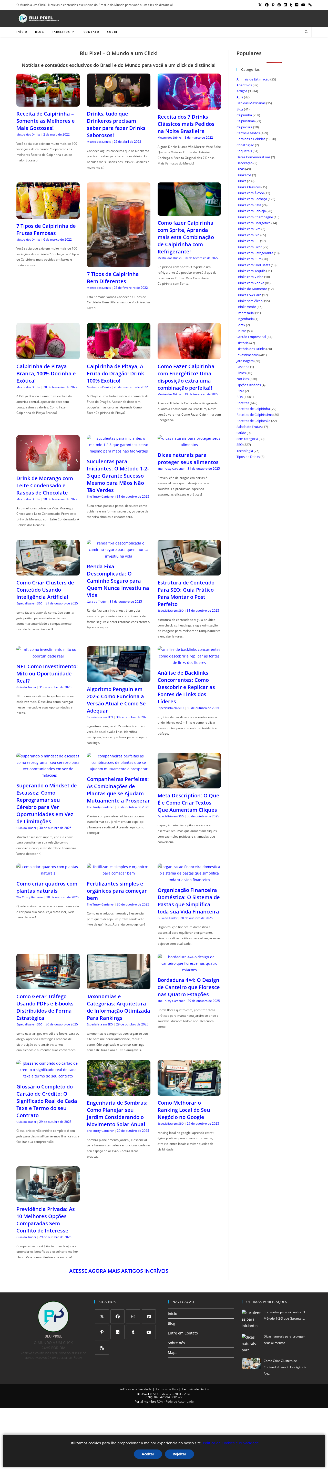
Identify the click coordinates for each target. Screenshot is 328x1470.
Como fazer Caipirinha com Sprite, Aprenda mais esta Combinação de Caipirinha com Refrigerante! (186, 237)
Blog (240, 109)
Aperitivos (244, 85)
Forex (241, 325)
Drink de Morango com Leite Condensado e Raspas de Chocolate (44, 485)
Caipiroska (244, 127)
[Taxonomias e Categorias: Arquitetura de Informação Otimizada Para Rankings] (118, 986)
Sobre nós (176, 1342)
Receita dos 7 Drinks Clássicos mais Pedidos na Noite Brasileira (186, 124)
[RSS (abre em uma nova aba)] (309, 4)
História (243, 343)
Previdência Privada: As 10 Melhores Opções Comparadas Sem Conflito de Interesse (45, 1220)
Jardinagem (245, 360)
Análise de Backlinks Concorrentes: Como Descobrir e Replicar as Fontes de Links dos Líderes (186, 687)
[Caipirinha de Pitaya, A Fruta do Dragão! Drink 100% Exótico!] (118, 356)
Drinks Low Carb (249, 295)
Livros (241, 373)
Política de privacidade (135, 1389)
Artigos (242, 91)
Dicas (240, 169)
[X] (102, 1316)
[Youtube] (149, 1332)
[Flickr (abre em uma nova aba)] (297, 4)
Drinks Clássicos (249, 187)
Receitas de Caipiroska (253, 420)
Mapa (173, 1352)
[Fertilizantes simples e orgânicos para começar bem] (118, 873)
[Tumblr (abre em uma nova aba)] (291, 4)
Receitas (243, 402)
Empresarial (245, 313)
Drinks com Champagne (255, 217)
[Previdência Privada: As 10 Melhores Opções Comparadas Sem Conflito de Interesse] (48, 1198)
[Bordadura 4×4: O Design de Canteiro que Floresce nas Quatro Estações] (189, 969)
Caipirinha (244, 115)
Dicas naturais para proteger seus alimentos (188, 458)
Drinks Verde (246, 306)
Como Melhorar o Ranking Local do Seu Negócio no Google (184, 1110)
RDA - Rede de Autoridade (175, 1401)
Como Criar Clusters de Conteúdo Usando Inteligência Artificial (45, 589)
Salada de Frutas (249, 426)
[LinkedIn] (149, 1316)
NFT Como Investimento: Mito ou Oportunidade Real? (47, 673)
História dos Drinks (251, 348)
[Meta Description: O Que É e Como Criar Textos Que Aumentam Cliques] (189, 785)
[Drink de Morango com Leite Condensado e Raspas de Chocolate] (48, 468)
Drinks (241, 181)
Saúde (241, 432)
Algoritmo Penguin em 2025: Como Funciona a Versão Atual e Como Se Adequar (116, 700)
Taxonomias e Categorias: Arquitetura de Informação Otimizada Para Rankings (118, 1007)
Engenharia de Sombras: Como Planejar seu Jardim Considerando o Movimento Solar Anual (117, 1113)
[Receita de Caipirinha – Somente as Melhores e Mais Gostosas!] (48, 103)
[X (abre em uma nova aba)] (260, 4)
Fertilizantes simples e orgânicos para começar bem (117, 890)
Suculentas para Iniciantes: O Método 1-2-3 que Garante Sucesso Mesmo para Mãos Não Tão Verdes (118, 476)
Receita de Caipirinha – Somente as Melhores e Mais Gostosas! (45, 120)
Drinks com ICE (248, 241)
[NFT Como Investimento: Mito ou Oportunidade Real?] (48, 656)
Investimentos (248, 355)
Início (172, 1313)
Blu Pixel (143, 1394)
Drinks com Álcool (250, 193)
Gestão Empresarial (251, 336)
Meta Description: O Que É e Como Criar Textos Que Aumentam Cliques (188, 802)
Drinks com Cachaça (252, 199)
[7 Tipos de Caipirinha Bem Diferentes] (118, 263)
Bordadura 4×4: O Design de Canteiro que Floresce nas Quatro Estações (189, 987)
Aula (240, 97)
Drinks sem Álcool (250, 301)
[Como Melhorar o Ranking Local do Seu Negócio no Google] (189, 1092)
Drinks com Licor (249, 247)
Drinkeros (244, 175)
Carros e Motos (248, 133)
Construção (245, 145)
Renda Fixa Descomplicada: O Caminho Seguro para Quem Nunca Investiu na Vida (118, 581)
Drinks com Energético (254, 223)
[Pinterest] (102, 1332)
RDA (240, 396)
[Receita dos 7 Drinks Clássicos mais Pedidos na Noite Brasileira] (189, 106)
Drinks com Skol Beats (253, 265)
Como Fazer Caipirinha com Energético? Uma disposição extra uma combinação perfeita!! (186, 377)
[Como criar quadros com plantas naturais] (48, 873)
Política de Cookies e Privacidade (231, 1443)
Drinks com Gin (248, 235)
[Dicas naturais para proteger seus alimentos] (189, 444)
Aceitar (148, 1454)
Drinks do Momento (252, 288)
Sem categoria (247, 438)
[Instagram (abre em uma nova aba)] (279, 4)
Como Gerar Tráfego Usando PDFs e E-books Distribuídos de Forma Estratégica (45, 1007)
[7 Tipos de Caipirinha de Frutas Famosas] (48, 215)
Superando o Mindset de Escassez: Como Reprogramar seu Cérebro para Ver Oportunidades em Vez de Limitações (46, 803)
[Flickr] (117, 1332)
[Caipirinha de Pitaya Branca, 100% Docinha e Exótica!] (48, 356)
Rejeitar (179, 1454)
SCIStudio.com (163, 1394)
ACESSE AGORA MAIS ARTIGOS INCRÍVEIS (118, 1270)
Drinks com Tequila (251, 271)
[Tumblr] (133, 1332)
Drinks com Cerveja (251, 211)
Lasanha (243, 366)
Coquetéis (244, 151)
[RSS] (102, 1348)
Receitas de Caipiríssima (255, 414)
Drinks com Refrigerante (255, 253)
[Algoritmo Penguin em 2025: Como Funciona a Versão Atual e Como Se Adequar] (118, 678)
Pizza (240, 390)
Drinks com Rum (249, 258)
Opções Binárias (249, 385)
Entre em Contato (183, 1333)
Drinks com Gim (249, 229)
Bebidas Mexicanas (251, 103)
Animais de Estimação (253, 79)
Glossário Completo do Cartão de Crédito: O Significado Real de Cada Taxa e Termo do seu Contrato (46, 1101)
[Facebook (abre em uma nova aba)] (266, 4)
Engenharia (245, 318)
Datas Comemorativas (253, 157)
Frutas (241, 330)
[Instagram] (133, 1316)
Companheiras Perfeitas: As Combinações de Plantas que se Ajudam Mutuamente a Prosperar (118, 790)
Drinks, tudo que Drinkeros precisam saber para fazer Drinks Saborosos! (116, 124)
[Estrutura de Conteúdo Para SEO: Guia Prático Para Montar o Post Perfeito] (189, 572)
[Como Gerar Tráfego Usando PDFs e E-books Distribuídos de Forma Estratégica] (48, 986)
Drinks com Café (249, 205)
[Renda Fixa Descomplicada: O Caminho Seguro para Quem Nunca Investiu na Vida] (118, 556)
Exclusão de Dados (195, 1389)
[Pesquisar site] (306, 32)
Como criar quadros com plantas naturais (46, 887)
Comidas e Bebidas (251, 139)
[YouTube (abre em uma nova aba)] (303, 4)
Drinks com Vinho (250, 276)
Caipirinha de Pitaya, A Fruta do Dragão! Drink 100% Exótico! (115, 373)
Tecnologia (245, 450)
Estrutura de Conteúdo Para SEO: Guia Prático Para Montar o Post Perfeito (186, 593)
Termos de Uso (167, 1389)
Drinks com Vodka (250, 283)
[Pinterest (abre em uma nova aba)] (273, 4)
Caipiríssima (246, 121)
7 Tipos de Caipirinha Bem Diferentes (113, 278)
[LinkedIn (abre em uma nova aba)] (285, 4)
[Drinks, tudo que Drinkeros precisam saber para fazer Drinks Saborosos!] (118, 103)
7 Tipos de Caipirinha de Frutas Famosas (46, 229)
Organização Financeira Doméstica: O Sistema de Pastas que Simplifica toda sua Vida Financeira (189, 901)
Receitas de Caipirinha (253, 408)
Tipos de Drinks (248, 456)
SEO (240, 444)
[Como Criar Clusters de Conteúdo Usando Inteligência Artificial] (48, 572)
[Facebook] (117, 1316)
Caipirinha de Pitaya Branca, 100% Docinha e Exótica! (46, 373)
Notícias (243, 378)
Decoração (245, 163)
